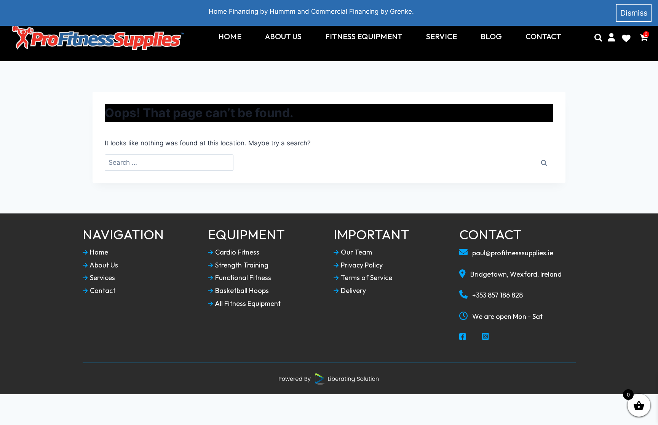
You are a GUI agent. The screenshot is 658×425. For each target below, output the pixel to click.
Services (101, 278)
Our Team (355, 252)
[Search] (598, 37)
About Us (283, 36)
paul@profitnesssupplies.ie (512, 252)
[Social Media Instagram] (486, 337)
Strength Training (241, 265)
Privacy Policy (361, 265)
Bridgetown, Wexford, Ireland (515, 274)
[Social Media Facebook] (463, 337)
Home (229, 36)
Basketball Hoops (241, 291)
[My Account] (611, 37)
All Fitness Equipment (247, 303)
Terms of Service (365, 278)
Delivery (352, 291)
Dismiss (633, 13)
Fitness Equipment (363, 36)
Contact (543, 36)
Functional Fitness (242, 278)
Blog (491, 36)
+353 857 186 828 (497, 295)
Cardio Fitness (236, 252)
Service (441, 36)
